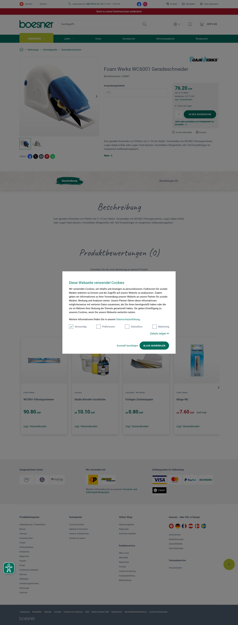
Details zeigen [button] (158, 333)
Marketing (163, 326)
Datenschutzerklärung (128, 319)
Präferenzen (108, 326)
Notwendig (80, 326)
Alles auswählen (154, 345)
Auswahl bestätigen (127, 345)
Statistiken (136, 326)
